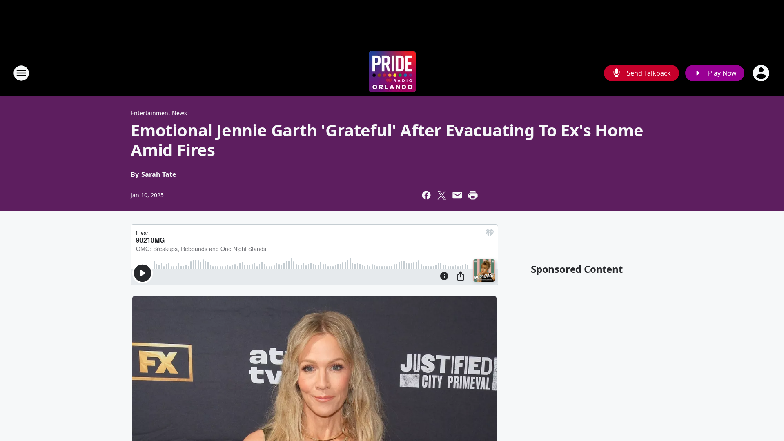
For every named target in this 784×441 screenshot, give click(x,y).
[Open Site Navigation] (21, 73)
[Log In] (762, 73)
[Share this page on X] (442, 195)
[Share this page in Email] (457, 195)
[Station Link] (392, 72)
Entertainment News (159, 113)
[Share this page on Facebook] (426, 195)
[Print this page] (473, 195)
